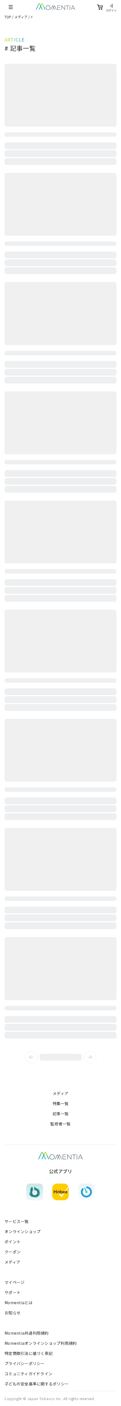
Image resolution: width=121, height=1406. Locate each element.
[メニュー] (11, 7)
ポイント (13, 1241)
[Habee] (60, 1192)
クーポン (13, 1252)
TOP (8, 16)
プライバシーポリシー (25, 1363)
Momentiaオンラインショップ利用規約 (41, 1343)
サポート (13, 1292)
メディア (21, 16)
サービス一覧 (17, 1221)
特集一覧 (61, 1103)
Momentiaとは (19, 1302)
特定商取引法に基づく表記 (29, 1353)
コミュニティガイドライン (28, 1373)
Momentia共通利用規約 (27, 1333)
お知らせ (13, 1312)
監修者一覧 (60, 1124)
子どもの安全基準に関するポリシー (37, 1384)
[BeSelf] (34, 1192)
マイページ (14, 1282)
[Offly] (86, 1192)
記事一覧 (61, 1113)
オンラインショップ (23, 1231)
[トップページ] (55, 7)
